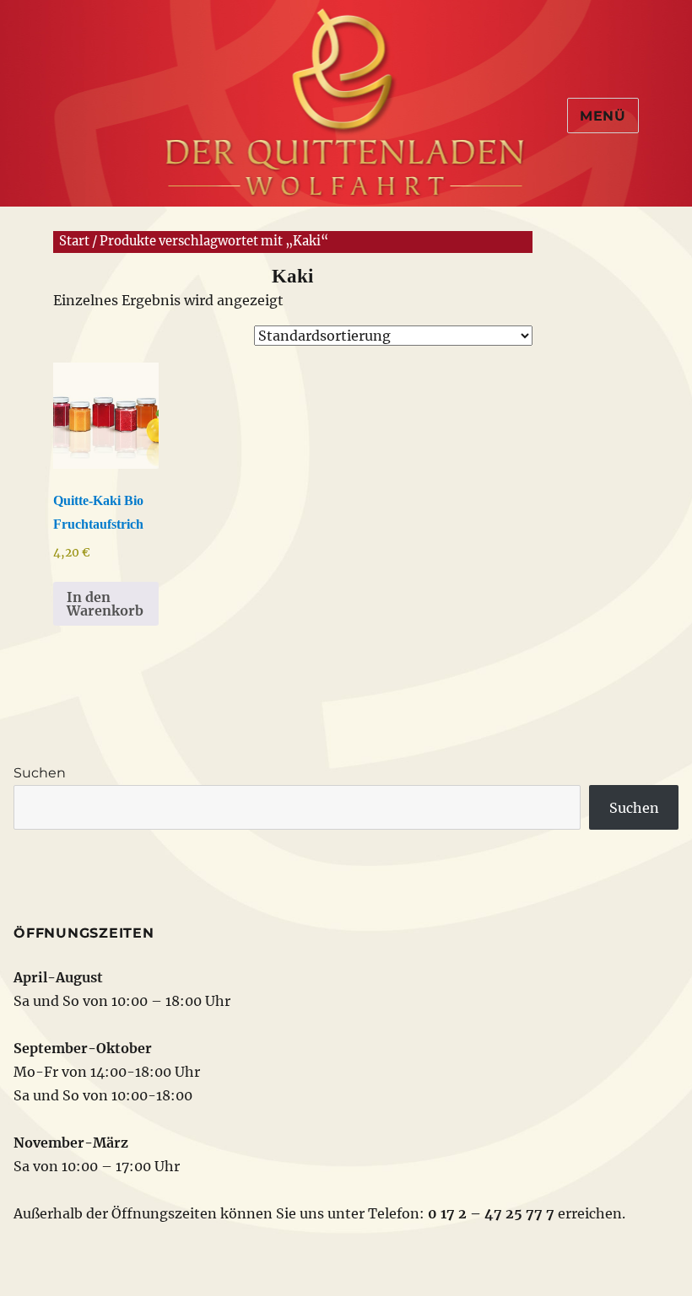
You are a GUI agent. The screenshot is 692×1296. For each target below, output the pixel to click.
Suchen (40, 773)
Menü (603, 116)
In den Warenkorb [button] (105, 604)
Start (74, 241)
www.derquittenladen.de (346, 97)
